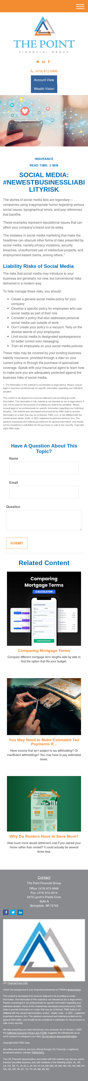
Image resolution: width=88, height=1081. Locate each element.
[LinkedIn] (43, 61)
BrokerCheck (74, 989)
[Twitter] (37, 61)
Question (13, 506)
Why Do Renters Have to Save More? (44, 836)
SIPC (41, 1052)
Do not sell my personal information (59, 1036)
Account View (44, 79)
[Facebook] (49, 61)
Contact (44, 878)
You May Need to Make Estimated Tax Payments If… (44, 742)
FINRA (35, 1052)
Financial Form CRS (18, 983)
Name (13, 458)
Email (13, 482)
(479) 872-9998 (46, 71)
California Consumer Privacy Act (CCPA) (27, 1032)
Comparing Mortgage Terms (44, 650)
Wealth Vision (44, 88)
